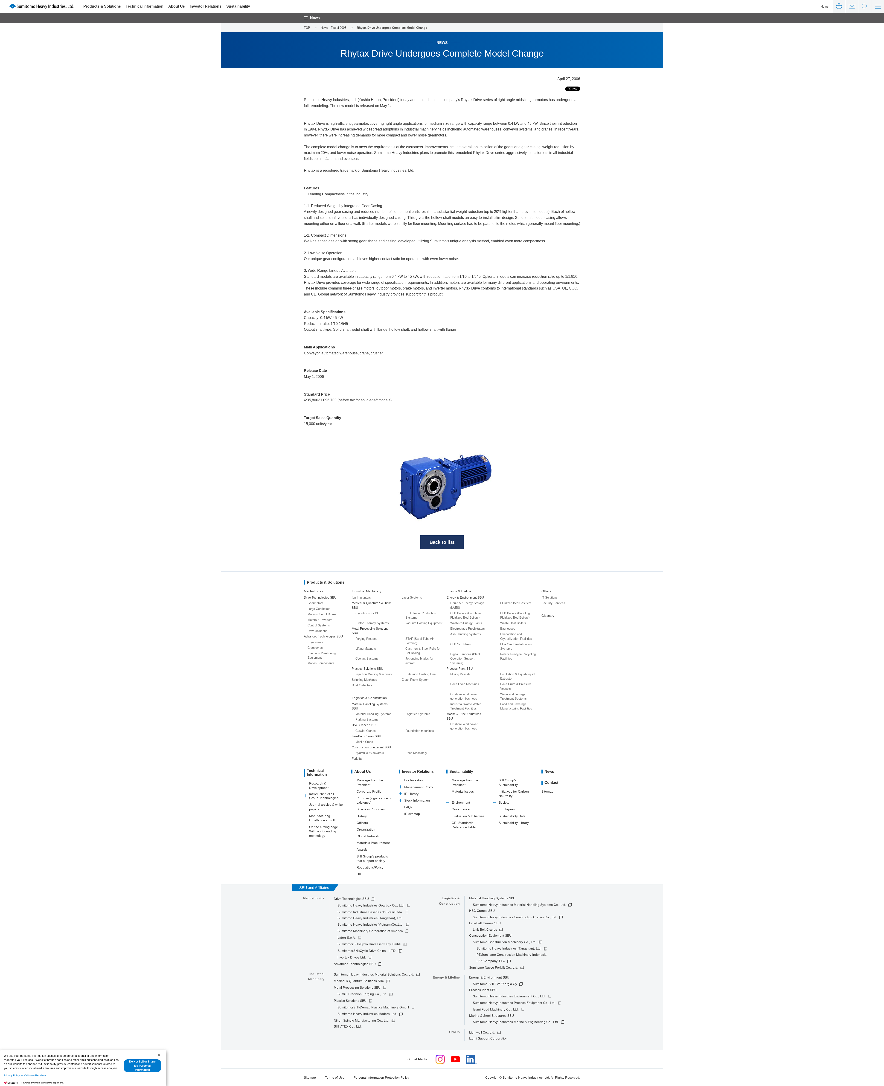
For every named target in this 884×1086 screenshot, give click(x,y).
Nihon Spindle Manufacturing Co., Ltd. (361, 1020)
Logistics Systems (417, 714)
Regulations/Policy (370, 867)
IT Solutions (549, 597)
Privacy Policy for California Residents (25, 1075)
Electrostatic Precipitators (467, 628)
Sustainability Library (514, 823)
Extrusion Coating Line (420, 674)
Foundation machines (419, 731)
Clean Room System (415, 679)
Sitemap (547, 791)
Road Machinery (416, 753)
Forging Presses (366, 638)
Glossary (547, 615)
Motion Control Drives (322, 614)
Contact (852, 6)
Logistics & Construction (369, 698)
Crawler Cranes (365, 731)
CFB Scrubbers (460, 644)
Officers (362, 823)
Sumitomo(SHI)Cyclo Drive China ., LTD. (366, 951)
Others (546, 591)
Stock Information (417, 800)
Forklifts (357, 758)
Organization (366, 829)
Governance (461, 809)
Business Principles (371, 809)
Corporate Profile (369, 791)
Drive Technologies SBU (351, 899)
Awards (362, 849)
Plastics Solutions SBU (350, 1000)
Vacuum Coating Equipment (423, 623)
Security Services (553, 603)
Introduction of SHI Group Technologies (323, 796)
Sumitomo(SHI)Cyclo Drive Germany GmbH (369, 944)
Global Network (368, 836)
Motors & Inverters (320, 620)
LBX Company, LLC (491, 961)
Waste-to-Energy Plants (466, 623)
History (362, 816)
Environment (461, 802)
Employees (507, 809)
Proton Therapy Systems (372, 623)
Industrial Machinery (366, 591)
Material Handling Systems (373, 714)
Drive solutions (317, 631)
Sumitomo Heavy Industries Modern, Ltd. (367, 1014)
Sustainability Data (512, 816)
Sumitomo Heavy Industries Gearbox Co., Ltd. (370, 905)
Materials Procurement (373, 843)
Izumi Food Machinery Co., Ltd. (496, 1009)
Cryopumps (315, 647)
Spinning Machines (364, 679)
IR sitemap (412, 814)
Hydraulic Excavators (369, 753)
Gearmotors (315, 603)
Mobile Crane (364, 742)
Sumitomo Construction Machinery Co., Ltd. (504, 942)
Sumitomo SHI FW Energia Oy (495, 984)
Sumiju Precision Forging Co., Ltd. (362, 994)
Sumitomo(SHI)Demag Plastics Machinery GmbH (373, 1007)
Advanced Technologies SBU (355, 964)
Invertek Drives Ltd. (351, 957)
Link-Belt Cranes (485, 929)
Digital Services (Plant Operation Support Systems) (465, 658)
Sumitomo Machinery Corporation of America (370, 931)
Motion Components (321, 663)
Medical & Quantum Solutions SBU (359, 981)
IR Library (411, 794)
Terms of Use (334, 1077)
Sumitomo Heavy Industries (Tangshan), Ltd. (509, 948)
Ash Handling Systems (465, 634)
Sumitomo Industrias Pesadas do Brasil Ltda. (370, 912)
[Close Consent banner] (158, 1054)
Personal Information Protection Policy (381, 1077)
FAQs (408, 807)
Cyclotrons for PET (368, 613)
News (824, 6)
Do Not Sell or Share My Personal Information (142, 1066)
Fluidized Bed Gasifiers (515, 603)
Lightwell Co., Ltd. (482, 1032)
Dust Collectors (362, 685)
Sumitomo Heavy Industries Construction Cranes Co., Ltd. (515, 917)
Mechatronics (313, 591)
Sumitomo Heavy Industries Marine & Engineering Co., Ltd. (516, 1022)
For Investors (414, 780)
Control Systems (319, 625)
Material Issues (463, 791)
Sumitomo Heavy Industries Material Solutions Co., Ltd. (374, 974)
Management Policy (418, 787)
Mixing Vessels (460, 674)
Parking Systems (366, 719)
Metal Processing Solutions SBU (357, 987)
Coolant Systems (366, 658)
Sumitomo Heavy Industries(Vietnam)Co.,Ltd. (370, 924)
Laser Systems (412, 597)
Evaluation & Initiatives (468, 816)
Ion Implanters (361, 597)
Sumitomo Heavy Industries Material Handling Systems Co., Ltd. (519, 904)
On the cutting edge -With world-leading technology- (324, 831)
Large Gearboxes (319, 609)
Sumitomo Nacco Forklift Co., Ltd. (493, 967)
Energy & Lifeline (459, 591)
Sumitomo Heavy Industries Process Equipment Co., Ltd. (514, 1003)
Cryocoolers (315, 642)
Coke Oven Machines (464, 684)
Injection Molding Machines (373, 674)
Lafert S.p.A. (346, 937)
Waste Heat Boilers (513, 623)
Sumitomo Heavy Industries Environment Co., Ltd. (509, 996)
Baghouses (507, 628)
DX (359, 874)
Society (504, 802)
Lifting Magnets (365, 648)
